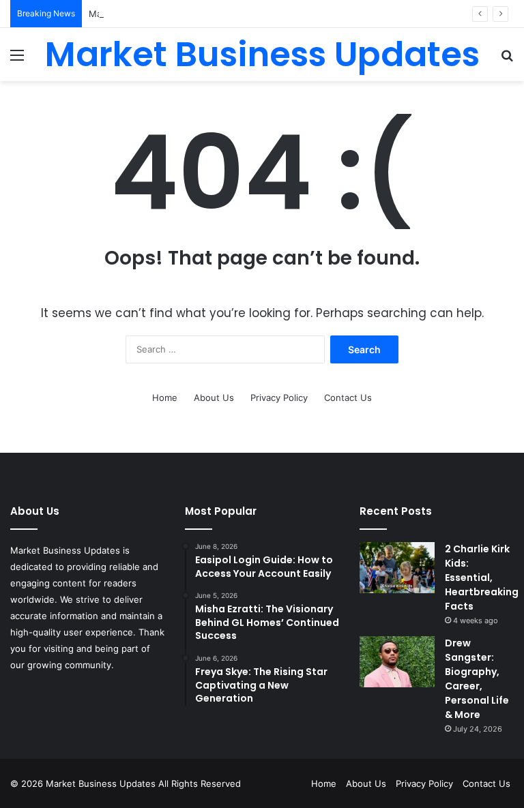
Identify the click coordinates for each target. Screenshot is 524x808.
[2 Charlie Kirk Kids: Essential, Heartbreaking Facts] (397, 567)
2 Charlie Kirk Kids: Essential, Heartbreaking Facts (482, 577)
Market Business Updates (102, 783)
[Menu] (17, 59)
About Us (214, 397)
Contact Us (348, 397)
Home (164, 397)
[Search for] (507, 59)
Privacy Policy (279, 397)
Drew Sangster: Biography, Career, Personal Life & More (477, 678)
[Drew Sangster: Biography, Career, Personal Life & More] (397, 661)
